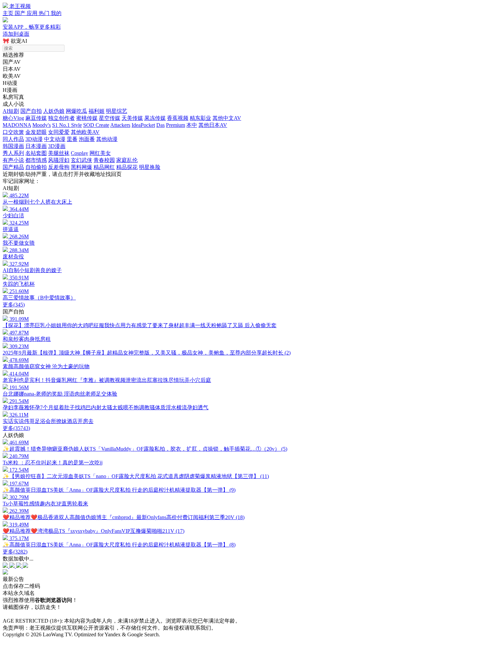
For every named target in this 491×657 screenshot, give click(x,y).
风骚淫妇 (58, 160)
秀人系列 (13, 153)
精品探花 (127, 167)
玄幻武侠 (81, 160)
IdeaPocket (143, 125)
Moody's (41, 125)
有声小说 (13, 160)
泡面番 (87, 139)
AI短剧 (11, 111)
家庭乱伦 (127, 160)
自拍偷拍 (36, 167)
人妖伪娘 (53, 111)
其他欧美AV (85, 132)
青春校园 (104, 160)
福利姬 (97, 111)
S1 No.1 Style (67, 125)
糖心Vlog (13, 118)
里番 (72, 139)
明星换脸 (149, 167)
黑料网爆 (81, 167)
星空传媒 (109, 118)
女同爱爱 (58, 132)
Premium (175, 125)
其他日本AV (212, 125)
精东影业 (200, 118)
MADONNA (17, 125)
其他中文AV (226, 118)
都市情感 (36, 160)
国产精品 (13, 167)
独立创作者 (61, 118)
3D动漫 (34, 139)
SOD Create (96, 125)
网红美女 (100, 153)
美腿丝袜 (58, 153)
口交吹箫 (13, 132)
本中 (191, 125)
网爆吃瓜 (76, 111)
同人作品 (13, 139)
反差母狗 (58, 167)
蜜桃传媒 (87, 118)
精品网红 (104, 167)
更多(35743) (16, 428)
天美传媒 (132, 118)
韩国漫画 (13, 146)
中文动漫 (54, 139)
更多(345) (14, 304)
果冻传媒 (155, 118)
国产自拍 (31, 111)
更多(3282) (15, 552)
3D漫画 (56, 146)
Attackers (120, 125)
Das (160, 125)
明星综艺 (116, 111)
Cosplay (79, 153)
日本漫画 (36, 146)
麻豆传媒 (36, 118)
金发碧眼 (36, 132)
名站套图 (36, 153)
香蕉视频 (177, 118)
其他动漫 (107, 139)
